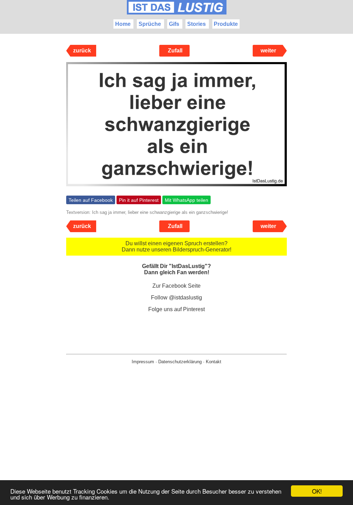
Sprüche (150, 24)
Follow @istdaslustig (176, 297)
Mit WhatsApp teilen (186, 200)
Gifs (174, 24)
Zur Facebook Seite (176, 286)
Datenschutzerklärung (180, 361)
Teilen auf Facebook (91, 200)
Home (123, 24)
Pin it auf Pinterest (139, 200)
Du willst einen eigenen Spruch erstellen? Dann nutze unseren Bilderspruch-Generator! (176, 246)
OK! (317, 491)
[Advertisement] (176, 445)
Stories (196, 24)
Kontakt (213, 361)
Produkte (226, 24)
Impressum (143, 361)
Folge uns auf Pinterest (176, 309)
